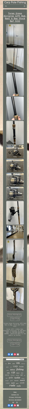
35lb (8, 373)
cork (11, 367)
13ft (6, 363)
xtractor (16, 380)
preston (17, 375)
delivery (23, 363)
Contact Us (15, 394)
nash (13, 383)
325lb (13, 363)
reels (19, 386)
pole (11, 377)
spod (11, 380)
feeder (21, 367)
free (9, 363)
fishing (20, 369)
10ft (18, 363)
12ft (13, 372)
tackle (17, 377)
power (7, 367)
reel (6, 378)
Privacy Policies (15, 397)
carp (15, 366)
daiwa (12, 370)
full (22, 375)
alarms (7, 375)
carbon (7, 370)
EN (13, 402)
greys (17, 383)
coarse (8, 383)
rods (12, 385)
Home (15, 392)
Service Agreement (15, 400)
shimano (13, 375)
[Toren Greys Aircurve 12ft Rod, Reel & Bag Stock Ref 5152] (15, 36)
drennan (23, 378)
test (24, 375)
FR (17, 402)
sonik (22, 383)
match (22, 380)
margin (7, 380)
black (17, 373)
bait (22, 373)
